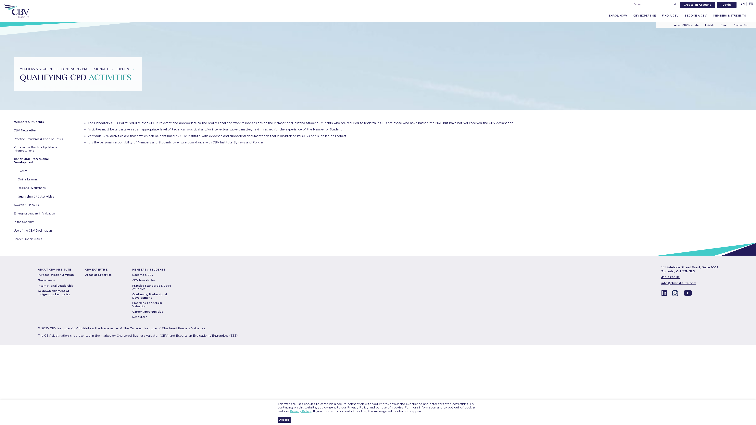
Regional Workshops (32, 187)
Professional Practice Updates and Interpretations (37, 149)
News (724, 25)
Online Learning (28, 179)
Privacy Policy (300, 411)
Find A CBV (670, 15)
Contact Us (740, 25)
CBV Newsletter (25, 130)
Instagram (676, 294)
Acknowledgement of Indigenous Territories (54, 292)
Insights (709, 25)
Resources (139, 317)
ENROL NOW (618, 15)
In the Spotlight (24, 222)
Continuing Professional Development (97, 69)
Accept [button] (284, 419)
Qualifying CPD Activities (36, 196)
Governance (46, 280)
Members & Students (729, 15)
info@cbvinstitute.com (678, 283)
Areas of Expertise (98, 274)
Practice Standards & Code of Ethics (38, 139)
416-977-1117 (670, 277)
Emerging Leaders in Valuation (34, 213)
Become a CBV (696, 15)
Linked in (664, 294)
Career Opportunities (28, 239)
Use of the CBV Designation (33, 230)
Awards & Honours (26, 205)
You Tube (688, 294)
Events (22, 171)
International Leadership (55, 285)
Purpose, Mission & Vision (56, 274)
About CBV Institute (686, 25)
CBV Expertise (644, 15)
